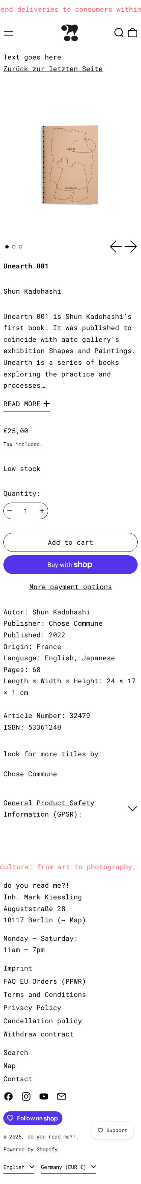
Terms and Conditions (44, 994)
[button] (119, 32)
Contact (17, 1078)
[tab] (7, 246)
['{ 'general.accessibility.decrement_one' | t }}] (9, 511)
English (15, 1166)
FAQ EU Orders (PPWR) (44, 981)
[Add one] (42, 511)
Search (15, 1052)
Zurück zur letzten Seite (53, 68)
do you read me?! (51, 1136)
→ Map (71, 919)
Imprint (17, 967)
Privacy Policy (32, 1007)
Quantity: (22, 493)
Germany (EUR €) (65, 1166)
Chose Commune (30, 773)
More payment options (70, 586)
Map (9, 1065)
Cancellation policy (42, 1020)
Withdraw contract (38, 1033)
